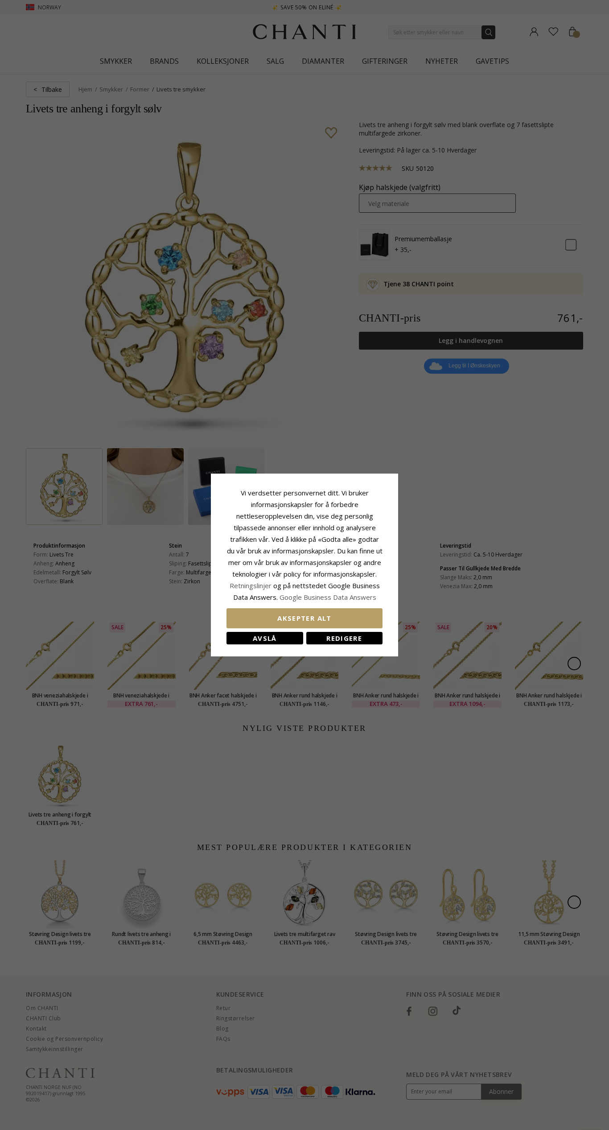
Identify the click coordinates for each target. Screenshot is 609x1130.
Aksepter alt (304, 618)
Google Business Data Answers (328, 597)
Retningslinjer (251, 585)
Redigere (344, 638)
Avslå (265, 638)
